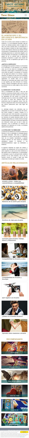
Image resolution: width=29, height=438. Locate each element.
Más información (22, 436)
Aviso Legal (18, 430)
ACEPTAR (24, 431)
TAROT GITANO (14, 5)
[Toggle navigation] (25, 15)
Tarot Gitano (7, 15)
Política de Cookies (12, 430)
